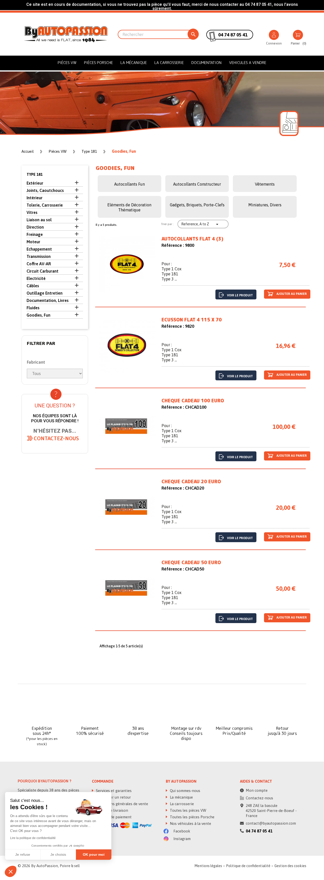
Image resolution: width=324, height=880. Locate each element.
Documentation (206, 62)
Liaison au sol (39, 219)
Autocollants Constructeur (197, 184)
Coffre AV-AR (39, 263)
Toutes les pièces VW (187, 810)
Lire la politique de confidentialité (33, 838)
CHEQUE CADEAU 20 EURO (191, 481)
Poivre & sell (70, 866)
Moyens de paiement (113, 817)
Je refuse (22, 854)
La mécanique (133, 62)
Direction (35, 227)
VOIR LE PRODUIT (240, 295)
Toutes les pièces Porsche (191, 817)
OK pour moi (94, 854)
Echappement (39, 249)
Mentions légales (208, 866)
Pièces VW (67, 62)
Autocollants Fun (129, 184)
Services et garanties (113, 790)
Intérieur (35, 197)
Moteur (33, 241)
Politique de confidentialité (248, 866)
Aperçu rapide (126, 265)
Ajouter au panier (291, 294)
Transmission (39, 256)
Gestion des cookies (290, 866)
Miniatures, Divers (264, 205)
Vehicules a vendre (247, 62)
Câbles (33, 285)
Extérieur (35, 183)
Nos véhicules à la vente (190, 823)
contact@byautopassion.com (271, 823)
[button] (56, 438)
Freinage (35, 234)
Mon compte (257, 790)
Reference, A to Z (200, 224)
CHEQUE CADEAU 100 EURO (192, 400)
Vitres (32, 212)
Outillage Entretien (45, 293)
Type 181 (35, 174)
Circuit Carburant (42, 271)
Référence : (172, 245)
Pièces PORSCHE (98, 62)
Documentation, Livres (48, 300)
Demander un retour (113, 797)
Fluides (33, 307)
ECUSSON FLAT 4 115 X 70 (191, 319)
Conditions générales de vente (121, 804)
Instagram (181, 839)
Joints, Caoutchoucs (45, 190)
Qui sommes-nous (184, 790)
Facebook (181, 831)
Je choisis (58, 854)
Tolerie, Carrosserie (45, 205)
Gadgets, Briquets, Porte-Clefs (197, 205)
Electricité (36, 278)
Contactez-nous (259, 798)
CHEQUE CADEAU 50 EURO (191, 562)
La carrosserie (169, 62)
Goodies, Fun (38, 315)
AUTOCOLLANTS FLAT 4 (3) (192, 238)
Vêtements (265, 184)
